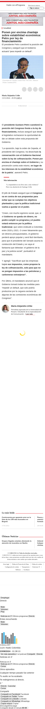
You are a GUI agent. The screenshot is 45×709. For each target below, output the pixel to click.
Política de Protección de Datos (20, 564)
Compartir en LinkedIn (10, 699)
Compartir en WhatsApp (10, 701)
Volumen (4, 609)
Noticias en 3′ (6, 616)
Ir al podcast (21, 654)
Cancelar (11, 686)
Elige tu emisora (34, 8)
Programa (21, 5)
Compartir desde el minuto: (13, 708)
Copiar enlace (6, 704)
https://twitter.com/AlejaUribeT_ (21, 95)
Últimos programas (20, 616)
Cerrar (3, 666)
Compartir (31, 654)
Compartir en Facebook (10, 694)
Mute (3, 607)
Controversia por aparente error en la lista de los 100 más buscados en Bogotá (16, 519)
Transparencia (25, 567)
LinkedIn (35, 89)
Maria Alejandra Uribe (11, 95)
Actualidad (7, 28)
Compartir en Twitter (9, 696)
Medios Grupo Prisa (22, 582)
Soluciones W (36, 567)
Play (2, 612)
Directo (31, 616)
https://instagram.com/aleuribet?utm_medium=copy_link (24, 95)
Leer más (29, 314)
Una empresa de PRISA (22, 577)
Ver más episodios (8, 654)
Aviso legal (6, 564)
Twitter (29, 89)
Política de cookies (37, 564)
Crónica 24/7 (5, 645)
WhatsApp (41, 89)
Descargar (4, 706)
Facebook (24, 89)
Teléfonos (18, 570)
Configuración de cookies (12, 567)
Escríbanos (27, 570)
